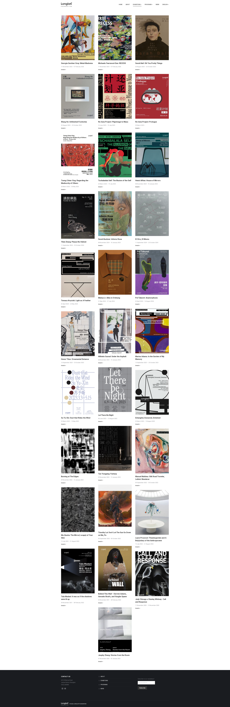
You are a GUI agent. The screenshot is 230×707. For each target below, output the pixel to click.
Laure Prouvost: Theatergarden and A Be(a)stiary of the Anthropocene (150, 539)
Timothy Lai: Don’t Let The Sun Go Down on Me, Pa (114, 533)
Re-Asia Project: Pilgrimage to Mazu (113, 122)
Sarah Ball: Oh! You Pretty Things (148, 63)
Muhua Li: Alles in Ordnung (109, 298)
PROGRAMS (104, 684)
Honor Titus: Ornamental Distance (75, 359)
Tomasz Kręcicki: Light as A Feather (76, 300)
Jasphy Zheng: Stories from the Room (114, 655)
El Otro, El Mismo (142, 239)
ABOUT (103, 676)
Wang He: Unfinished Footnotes (74, 122)
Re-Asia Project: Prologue (146, 122)
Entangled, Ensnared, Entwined (147, 418)
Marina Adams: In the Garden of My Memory (149, 357)
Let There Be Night (105, 415)
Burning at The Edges (70, 476)
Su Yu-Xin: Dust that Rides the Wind (75, 418)
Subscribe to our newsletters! (146, 679)
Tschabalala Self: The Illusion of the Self (114, 180)
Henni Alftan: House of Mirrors (148, 180)
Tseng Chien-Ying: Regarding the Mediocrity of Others (74, 181)
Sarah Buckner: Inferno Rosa (110, 239)
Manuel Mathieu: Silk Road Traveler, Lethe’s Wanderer (150, 477)
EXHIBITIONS (104, 680)
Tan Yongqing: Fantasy (107, 474)
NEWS (102, 688)
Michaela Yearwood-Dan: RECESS (112, 63)
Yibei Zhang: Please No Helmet (73, 242)
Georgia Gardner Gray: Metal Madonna (77, 63)
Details (63, 69)
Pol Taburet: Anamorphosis (146, 298)
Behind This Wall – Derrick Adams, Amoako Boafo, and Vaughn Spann (112, 595)
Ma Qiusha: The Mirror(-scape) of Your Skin (77, 536)
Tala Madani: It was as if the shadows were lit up (76, 597)
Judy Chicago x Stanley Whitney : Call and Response (150, 600)
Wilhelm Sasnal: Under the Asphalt (112, 356)
